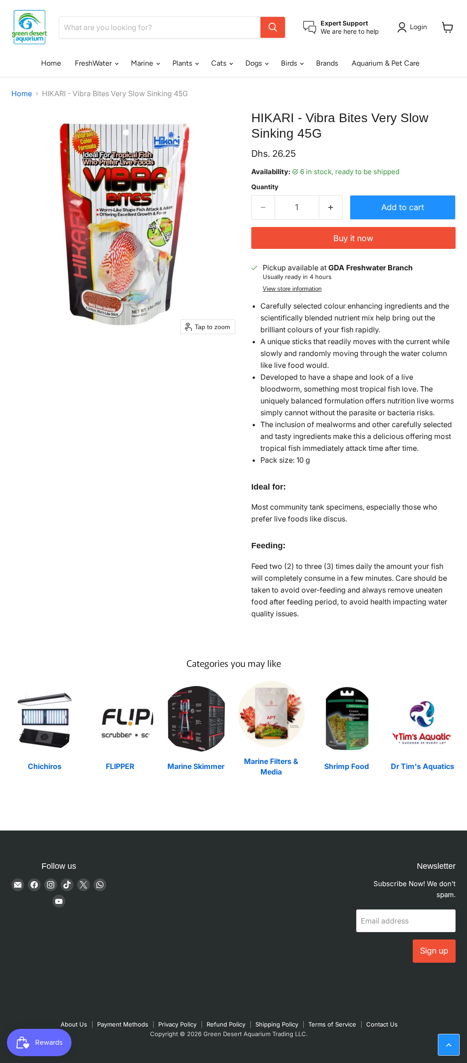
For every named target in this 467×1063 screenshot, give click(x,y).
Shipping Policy (276, 1024)
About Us (74, 1024)
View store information (292, 289)
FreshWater (94, 63)
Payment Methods (122, 1024)
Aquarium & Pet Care (386, 63)
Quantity (264, 187)
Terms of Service (332, 1024)
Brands (327, 63)
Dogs (254, 63)
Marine (143, 63)
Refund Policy (226, 1024)
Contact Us (382, 1024)
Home (51, 63)
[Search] (272, 27)
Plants (183, 63)
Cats (219, 63)
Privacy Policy (177, 1024)
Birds (290, 63)
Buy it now (353, 238)
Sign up (434, 950)
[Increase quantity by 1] (330, 207)
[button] (414, 27)
